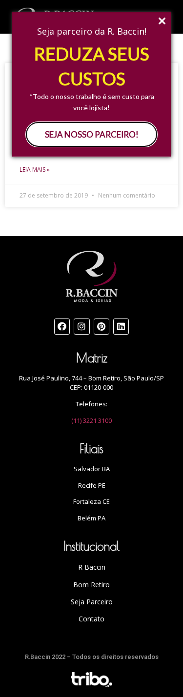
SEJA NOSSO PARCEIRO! (92, 134)
